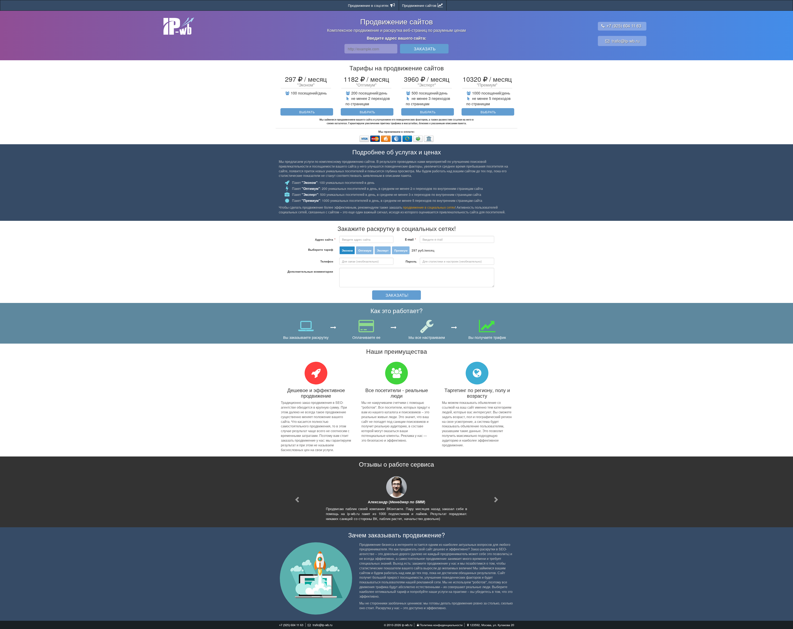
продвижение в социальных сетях (429, 207)
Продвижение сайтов (419, 5)
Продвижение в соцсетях (369, 5)
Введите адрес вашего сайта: (396, 38)
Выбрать (307, 112)
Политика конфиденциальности (441, 625)
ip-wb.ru (407, 625)
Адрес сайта (325, 239)
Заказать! (397, 295)
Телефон (326, 261)
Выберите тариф (320, 249)
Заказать (425, 49)
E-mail (410, 239)
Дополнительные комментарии (310, 271)
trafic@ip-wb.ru (626, 41)
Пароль (411, 261)
